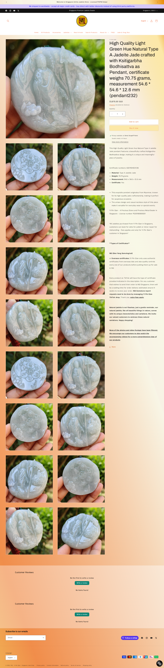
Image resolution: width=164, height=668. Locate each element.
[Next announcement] (157, 2)
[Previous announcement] (6, 2)
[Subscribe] (43, 637)
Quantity (112, 109)
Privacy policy (41, 665)
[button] (8, 20)
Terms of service (76, 665)
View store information (120, 142)
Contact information (53, 665)
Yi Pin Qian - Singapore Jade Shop (24, 665)
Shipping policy (87, 665)
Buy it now (134, 128)
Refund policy (65, 665)
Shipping (112, 105)
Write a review (82, 583)
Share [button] (114, 347)
